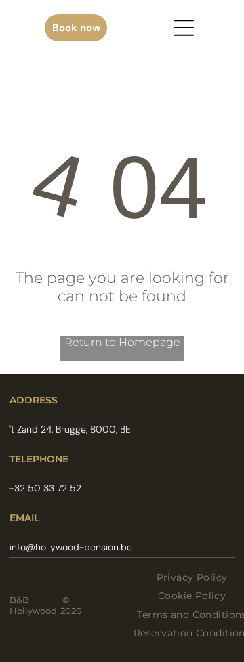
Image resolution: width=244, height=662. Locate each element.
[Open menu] (184, 28)
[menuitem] (192, 577)
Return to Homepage (122, 342)
